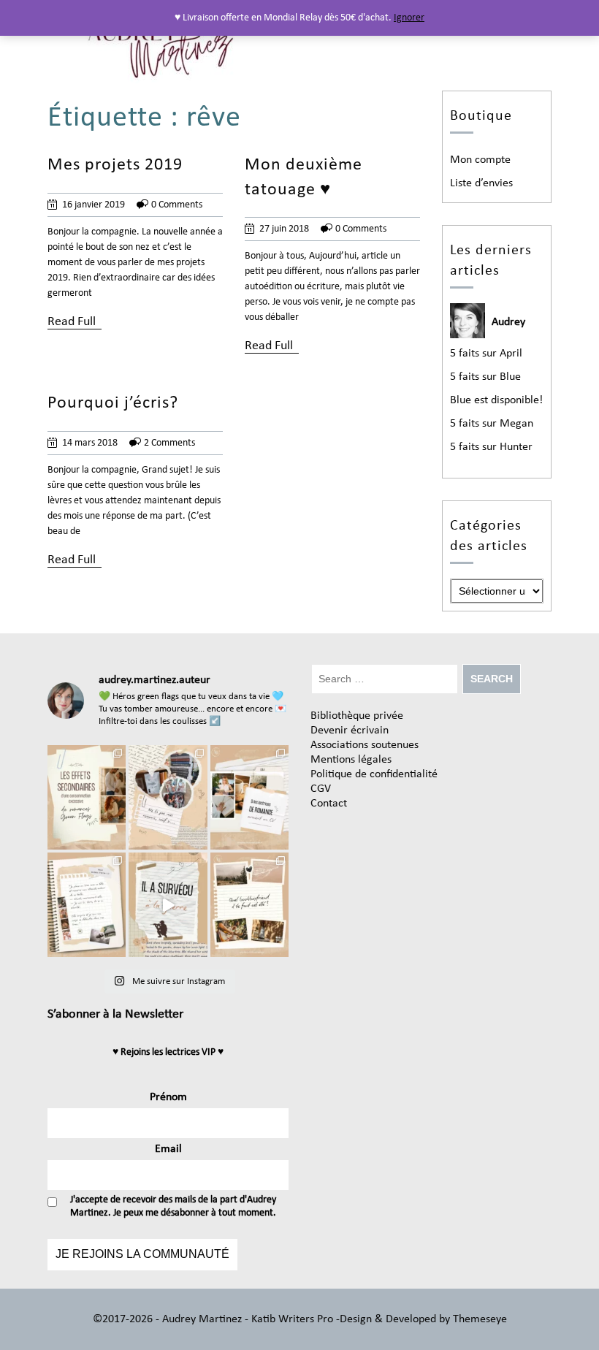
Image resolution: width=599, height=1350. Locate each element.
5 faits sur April (486, 353)
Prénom (168, 1097)
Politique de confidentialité (374, 774)
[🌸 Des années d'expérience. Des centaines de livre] (249, 797)
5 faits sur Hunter (491, 447)
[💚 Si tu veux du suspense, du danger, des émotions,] (168, 797)
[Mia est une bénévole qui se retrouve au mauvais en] (86, 905)
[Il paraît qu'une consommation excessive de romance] (86, 797)
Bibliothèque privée (356, 716)
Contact (328, 803)
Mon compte (480, 160)
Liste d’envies (481, 183)
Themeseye (478, 1319)
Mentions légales (351, 760)
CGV (320, 789)
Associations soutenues (364, 745)
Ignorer (409, 17)
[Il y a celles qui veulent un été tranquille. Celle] (249, 905)
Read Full (71, 322)
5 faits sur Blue (485, 377)
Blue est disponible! (496, 400)
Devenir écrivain (349, 730)
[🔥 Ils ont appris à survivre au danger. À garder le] (168, 905)
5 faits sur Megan (491, 424)
